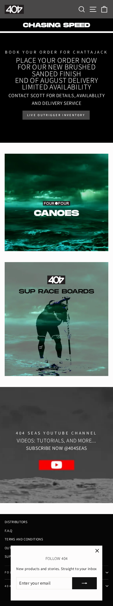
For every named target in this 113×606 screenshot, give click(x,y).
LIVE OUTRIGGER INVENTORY (56, 115)
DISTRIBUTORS (16, 522)
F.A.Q (8, 530)
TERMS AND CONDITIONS (24, 539)
